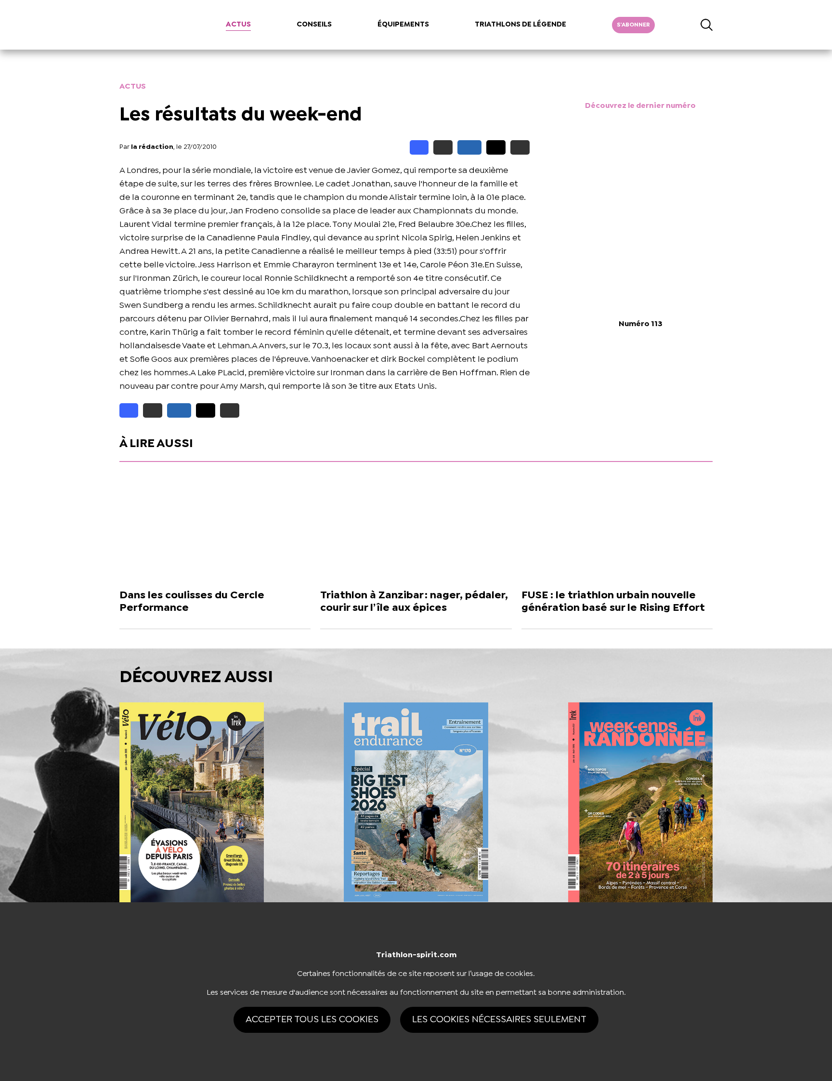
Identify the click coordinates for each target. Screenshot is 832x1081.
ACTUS (238, 24)
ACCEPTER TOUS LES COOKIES (312, 1019)
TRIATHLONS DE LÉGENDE (520, 24)
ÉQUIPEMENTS (403, 24)
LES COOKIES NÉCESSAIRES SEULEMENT (499, 1019)
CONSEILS (314, 24)
